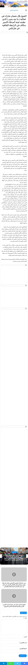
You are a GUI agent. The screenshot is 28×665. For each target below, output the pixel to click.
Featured (14, 552)
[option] (14, 556)
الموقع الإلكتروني (23, 648)
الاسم (25, 636)
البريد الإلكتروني (23, 642)
